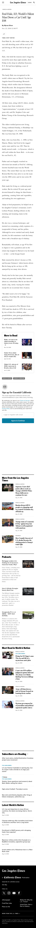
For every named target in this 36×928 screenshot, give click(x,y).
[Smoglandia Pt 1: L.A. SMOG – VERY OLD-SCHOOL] (28, 615)
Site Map (4, 884)
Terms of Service (25, 400)
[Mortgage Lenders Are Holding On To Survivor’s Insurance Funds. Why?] (28, 564)
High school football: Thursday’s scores (15, 789)
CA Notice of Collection (11, 921)
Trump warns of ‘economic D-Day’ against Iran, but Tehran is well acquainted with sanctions (25, 525)
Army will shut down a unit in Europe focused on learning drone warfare (24, 691)
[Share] (4, 34)
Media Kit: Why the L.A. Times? (26, 900)
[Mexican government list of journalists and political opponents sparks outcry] (8, 704)
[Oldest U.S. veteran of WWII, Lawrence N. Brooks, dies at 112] (27, 367)
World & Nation (6, 9)
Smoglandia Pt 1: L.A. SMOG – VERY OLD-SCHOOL (9, 613)
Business (18, 535)
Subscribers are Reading (14, 754)
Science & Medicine (19, 378)
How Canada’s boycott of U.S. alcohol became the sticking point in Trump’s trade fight (24, 541)
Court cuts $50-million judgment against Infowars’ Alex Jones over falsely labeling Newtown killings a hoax (25, 674)
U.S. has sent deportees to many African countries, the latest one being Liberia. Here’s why (17, 811)
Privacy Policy (6, 408)
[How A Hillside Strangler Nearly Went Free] (28, 591)
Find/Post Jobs (7, 903)
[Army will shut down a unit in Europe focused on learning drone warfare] (8, 690)
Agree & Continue (18, 421)
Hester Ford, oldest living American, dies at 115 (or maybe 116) (11, 354)
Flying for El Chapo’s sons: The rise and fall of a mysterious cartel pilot (25, 658)
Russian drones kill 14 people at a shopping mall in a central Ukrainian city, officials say (24, 508)
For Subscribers (20, 653)
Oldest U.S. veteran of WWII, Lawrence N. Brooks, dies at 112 (11, 366)
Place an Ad (6, 906)
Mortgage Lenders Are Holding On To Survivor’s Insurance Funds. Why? (10, 562)
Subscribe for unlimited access (10, 881)
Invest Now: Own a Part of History (26, 905)
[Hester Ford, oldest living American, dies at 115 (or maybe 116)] (27, 355)
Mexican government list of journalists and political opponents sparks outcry (24, 705)
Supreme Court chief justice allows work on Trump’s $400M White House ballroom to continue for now (24, 491)
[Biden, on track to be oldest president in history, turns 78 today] (27, 342)
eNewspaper (6, 900)
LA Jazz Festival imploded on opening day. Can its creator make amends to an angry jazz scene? (17, 769)
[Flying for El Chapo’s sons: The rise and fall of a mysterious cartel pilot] (8, 655)
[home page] (18, 2)
